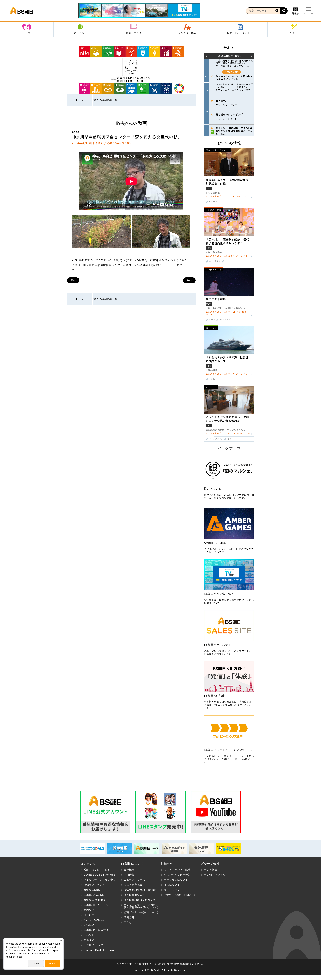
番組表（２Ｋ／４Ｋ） (97, 869)
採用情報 (129, 874)
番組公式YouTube (94, 899)
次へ (189, 280)
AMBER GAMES (94, 919)
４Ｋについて (172, 884)
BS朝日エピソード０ (96, 904)
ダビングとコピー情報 (177, 874)
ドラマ (27, 33)
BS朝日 (21, 10)
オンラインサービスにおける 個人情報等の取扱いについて (139, 906)
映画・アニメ (133, 33)
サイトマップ (172, 889)
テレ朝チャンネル (214, 874)
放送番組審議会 (133, 884)
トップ (79, 100)
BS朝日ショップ (93, 945)
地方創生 (89, 914)
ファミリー (230, 261)
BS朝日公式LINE (94, 894)
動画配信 (89, 909)
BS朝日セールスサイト (97, 929)
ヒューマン (214, 202)
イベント (89, 935)
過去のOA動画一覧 (105, 100)
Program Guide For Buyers (100, 950)
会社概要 (129, 869)
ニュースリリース (134, 879)
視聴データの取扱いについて (141, 912)
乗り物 (212, 379)
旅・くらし (80, 33)
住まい (230, 439)
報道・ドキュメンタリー (240, 33)
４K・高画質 (215, 261)
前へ (73, 280)
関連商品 (89, 940)
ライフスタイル (216, 439)
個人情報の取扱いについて (140, 899)
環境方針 (129, 917)
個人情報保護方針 (134, 894)
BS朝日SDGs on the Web (99, 874)
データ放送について (176, 879)
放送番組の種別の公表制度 (140, 889)
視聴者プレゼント (94, 884)
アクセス (129, 922)
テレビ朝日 (210, 869)
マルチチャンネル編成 (177, 869)
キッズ (212, 320)
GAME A (89, 924)
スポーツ (294, 33)
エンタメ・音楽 (187, 33)
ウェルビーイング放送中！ (100, 879)
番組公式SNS (92, 889)
